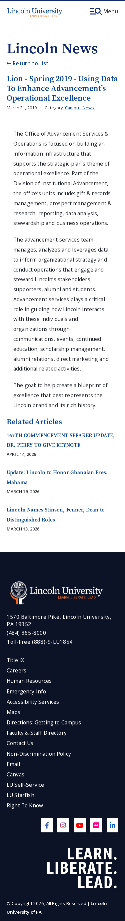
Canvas (15, 774)
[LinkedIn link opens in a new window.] (112, 825)
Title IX (15, 660)
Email (13, 764)
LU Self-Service (25, 784)
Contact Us (20, 743)
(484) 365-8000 (26, 632)
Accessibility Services (33, 701)
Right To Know (25, 805)
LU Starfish (20, 795)
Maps (14, 712)
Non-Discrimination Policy (39, 753)
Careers (16, 670)
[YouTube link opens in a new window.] (80, 825)
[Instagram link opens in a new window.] (63, 825)
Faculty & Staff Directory (37, 732)
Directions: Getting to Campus (44, 722)
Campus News (79, 108)
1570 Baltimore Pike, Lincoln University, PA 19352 (59, 620)
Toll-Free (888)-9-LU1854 (40, 641)
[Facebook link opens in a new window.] (47, 825)
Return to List (29, 63)
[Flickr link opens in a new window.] (96, 825)
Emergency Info (26, 691)
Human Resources (29, 680)
